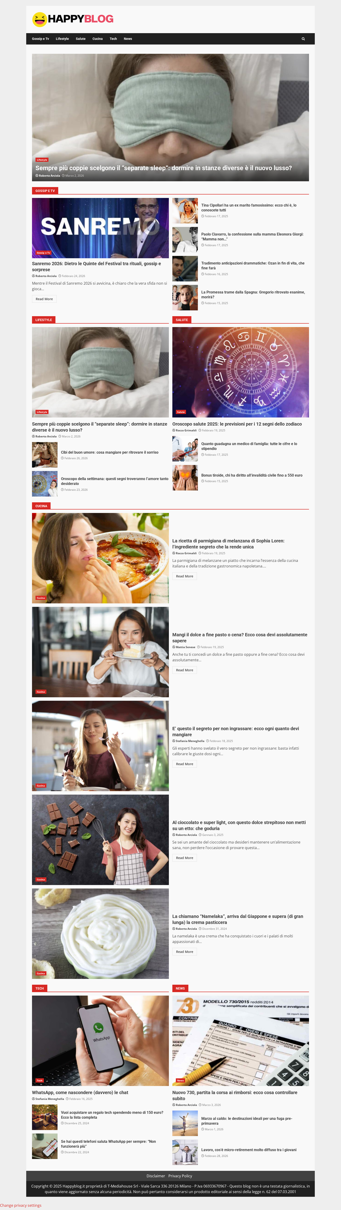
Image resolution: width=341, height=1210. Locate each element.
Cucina (98, 39)
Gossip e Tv (40, 39)
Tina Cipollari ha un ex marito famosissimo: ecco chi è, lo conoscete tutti (185, 210)
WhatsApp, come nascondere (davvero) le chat (100, 1041)
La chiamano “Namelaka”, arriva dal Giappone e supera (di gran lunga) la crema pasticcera (100, 933)
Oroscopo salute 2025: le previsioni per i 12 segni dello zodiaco (240, 372)
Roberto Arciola (49, 176)
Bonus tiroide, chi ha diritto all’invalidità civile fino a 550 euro (185, 477)
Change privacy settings (21, 1205)
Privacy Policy (180, 1175)
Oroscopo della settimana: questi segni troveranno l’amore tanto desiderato (45, 484)
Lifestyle (62, 39)
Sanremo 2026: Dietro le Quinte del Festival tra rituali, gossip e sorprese (100, 228)
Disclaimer (156, 1175)
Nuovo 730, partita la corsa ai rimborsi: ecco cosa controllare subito (240, 1041)
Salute (81, 39)
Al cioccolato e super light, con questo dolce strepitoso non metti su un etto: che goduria (100, 840)
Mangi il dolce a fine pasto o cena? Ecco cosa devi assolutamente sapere (100, 652)
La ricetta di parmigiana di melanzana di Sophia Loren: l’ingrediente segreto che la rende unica (100, 558)
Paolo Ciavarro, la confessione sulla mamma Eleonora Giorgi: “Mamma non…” (185, 239)
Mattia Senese (185, 647)
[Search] (303, 38)
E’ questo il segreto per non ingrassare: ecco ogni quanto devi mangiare (100, 746)
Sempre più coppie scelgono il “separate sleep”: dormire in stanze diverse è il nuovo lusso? (100, 372)
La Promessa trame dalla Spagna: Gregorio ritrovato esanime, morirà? (185, 297)
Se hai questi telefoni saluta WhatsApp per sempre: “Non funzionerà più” (45, 1146)
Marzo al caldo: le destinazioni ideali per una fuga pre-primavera (170, 117)
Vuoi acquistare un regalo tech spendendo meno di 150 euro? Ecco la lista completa (45, 1117)
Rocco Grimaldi (186, 430)
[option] (170, 117)
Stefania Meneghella (190, 741)
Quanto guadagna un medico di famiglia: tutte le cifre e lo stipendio (185, 449)
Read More (44, 299)
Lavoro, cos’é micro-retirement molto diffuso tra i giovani (185, 1152)
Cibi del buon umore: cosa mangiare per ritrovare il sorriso (45, 455)
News (128, 39)
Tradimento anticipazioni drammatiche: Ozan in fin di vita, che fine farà (185, 268)
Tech (113, 39)
